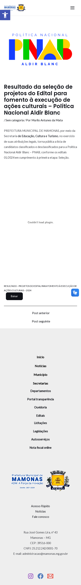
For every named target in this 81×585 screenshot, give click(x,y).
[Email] (50, 576)
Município (40, 374)
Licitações (40, 423)
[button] (5, 15)
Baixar (14, 296)
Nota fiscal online (40, 447)
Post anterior (41, 313)
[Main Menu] (72, 7)
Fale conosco (40, 516)
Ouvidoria (40, 407)
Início (40, 357)
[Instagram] (31, 576)
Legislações (40, 431)
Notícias (40, 366)
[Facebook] (40, 576)
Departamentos (40, 391)
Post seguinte (41, 321)
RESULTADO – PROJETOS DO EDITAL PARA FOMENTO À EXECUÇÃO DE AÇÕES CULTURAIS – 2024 (40, 288)
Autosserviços (40, 439)
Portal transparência (40, 399)
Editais (40, 415)
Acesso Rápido (40, 506)
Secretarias (40, 383)
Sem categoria (15, 120)
